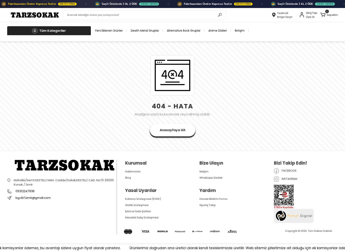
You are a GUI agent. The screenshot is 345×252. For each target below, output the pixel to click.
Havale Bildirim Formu (213, 199)
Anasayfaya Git (172, 130)
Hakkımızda (132, 171)
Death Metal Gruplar (145, 31)
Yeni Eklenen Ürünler (109, 31)
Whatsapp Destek (211, 178)
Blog (128, 178)
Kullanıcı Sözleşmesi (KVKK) (143, 199)
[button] (329, 15)
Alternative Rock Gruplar (183, 31)
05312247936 (25, 191)
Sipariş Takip (207, 205)
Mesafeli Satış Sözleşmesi (142, 217)
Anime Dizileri (217, 31)
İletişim (240, 31)
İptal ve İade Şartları (138, 211)
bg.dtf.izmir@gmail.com (33, 198)
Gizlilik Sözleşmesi (137, 205)
